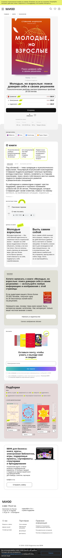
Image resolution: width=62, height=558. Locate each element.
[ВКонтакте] (29, 541)
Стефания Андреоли (31, 80)
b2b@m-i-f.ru (11, 472)
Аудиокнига (43, 385)
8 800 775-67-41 (9, 499)
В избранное (29, 115)
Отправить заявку (19, 477)
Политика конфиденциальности (44, 523)
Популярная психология (32, 388)
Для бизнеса (22, 525)
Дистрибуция (22, 522)
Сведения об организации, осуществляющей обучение (42, 517)
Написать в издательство (31, 312)
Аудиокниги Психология (15, 388)
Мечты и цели (12, 385)
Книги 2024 (45, 388)
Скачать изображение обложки (31, 317)
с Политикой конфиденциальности (30, 554)
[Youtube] (26, 541)
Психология (22, 14)
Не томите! (31, 361)
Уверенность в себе (24, 385)
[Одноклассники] (33, 541)
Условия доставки (6, 522)
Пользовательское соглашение (43, 520)
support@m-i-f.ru (27, 501)
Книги (14, 14)
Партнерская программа (25, 519)
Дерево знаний (6, 519)
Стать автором (22, 517)
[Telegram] (36, 541)
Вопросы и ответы (6, 517)
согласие (13, 366)
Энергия (35, 385)
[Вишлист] (55, 9)
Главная (6, 14)
